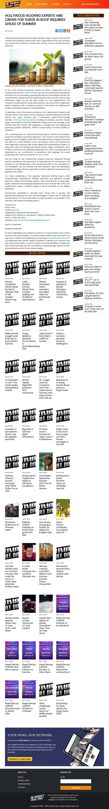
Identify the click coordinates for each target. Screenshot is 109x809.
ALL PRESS (55, 4)
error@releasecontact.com (58, 238)
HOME (29, 4)
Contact (21, 787)
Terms (20, 777)
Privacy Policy (23, 780)
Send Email (14, 210)
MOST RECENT (41, 4)
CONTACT (67, 4)
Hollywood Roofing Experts (36, 92)
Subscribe (76, 788)
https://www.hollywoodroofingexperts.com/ (31, 220)
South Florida (42, 155)
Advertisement (24, 784)
